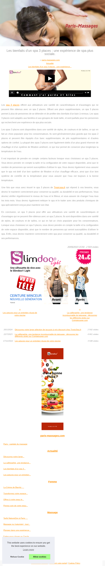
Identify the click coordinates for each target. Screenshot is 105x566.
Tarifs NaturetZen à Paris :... (15, 518)
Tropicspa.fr (59, 187)
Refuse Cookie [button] (17, 557)
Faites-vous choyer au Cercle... (16, 536)
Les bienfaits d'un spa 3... (14, 469)
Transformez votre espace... (15, 493)
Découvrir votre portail (58, 563)
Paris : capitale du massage (15, 444)
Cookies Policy (74, 563)
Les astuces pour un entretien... (17, 475)
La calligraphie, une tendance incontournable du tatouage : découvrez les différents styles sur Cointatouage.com (80, 316)
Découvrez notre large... (13, 457)
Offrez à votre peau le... (13, 499)
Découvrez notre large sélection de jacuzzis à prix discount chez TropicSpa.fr (48, 330)
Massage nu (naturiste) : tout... (16, 524)
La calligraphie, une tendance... (17, 463)
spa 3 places (12, 105)
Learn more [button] (28, 550)
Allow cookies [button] (39, 557)
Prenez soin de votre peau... (15, 506)
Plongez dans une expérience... (17, 530)
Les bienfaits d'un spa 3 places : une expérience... (50, 67)
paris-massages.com (51, 60)
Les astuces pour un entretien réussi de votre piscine (20, 314)
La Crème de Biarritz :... (13, 487)
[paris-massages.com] (52, 23)
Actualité (50, 63)
